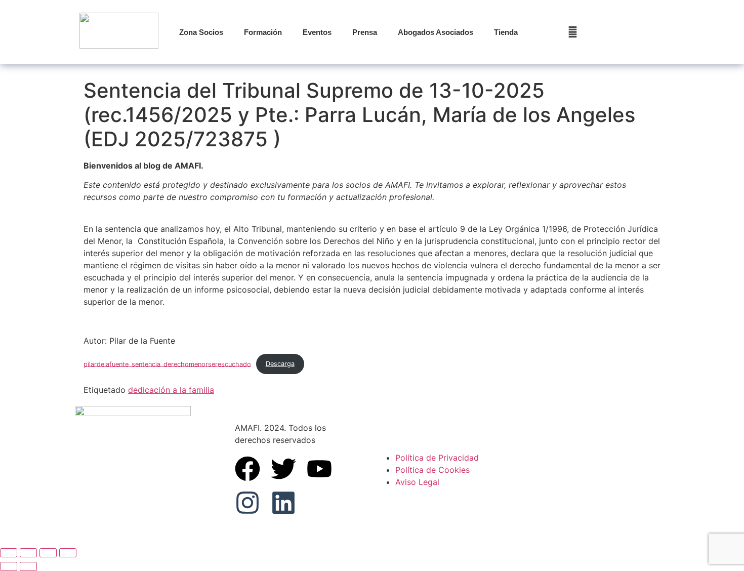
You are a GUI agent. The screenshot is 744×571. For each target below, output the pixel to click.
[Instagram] (247, 502)
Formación (263, 32)
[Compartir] (48, 552)
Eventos (317, 32)
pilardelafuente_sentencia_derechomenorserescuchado (167, 364)
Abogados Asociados (435, 32)
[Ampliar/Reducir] (8, 552)
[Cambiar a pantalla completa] (28, 552)
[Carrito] (573, 32)
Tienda (506, 32)
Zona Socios (201, 32)
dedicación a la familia (171, 390)
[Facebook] (247, 468)
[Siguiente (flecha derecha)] (28, 566)
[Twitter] (283, 468)
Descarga (280, 364)
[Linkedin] (283, 502)
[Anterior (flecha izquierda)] (8, 566)
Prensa (364, 32)
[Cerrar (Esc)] (67, 552)
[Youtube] (319, 468)
